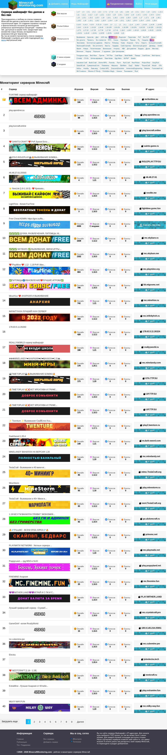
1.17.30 (93, 30)
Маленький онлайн (84, 46)
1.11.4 (131, 24)
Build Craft (92, 62)
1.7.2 (105, 12)
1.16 (103, 17)
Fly (139, 40)
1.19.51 (109, 33)
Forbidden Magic (109, 71)
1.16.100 (108, 27)
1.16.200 (125, 27)
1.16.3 (122, 17)
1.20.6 (154, 20)
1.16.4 (128, 17)
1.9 (132, 12)
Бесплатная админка (94, 43)
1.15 (78, 17)
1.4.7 (78, 12)
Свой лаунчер (126, 46)
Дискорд (152, 46)
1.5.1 (88, 12)
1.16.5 (135, 17)
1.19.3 (103, 20)
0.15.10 (99, 24)
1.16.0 (79, 27)
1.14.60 (159, 24)
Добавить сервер (59, 4)
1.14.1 (138, 15)
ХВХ (123, 48)
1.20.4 (141, 20)
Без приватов (101, 40)
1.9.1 (137, 12)
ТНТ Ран (109, 55)
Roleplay (115, 43)
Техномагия (128, 71)
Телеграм (76, 742)
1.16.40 (100, 27)
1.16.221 (159, 27)
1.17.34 (100, 30)
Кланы (116, 40)
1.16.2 (115, 17)
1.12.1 (102, 15)
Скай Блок (146, 55)
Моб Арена (156, 55)
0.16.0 (106, 24)
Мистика (155, 48)
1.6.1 (125, 24)
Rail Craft (126, 62)
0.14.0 (79, 24)
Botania (147, 68)
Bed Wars (93, 55)
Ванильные (107, 48)
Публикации (22, 742)
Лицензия (122, 37)
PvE (152, 40)
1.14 (132, 15)
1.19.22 (151, 30)
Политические (95, 48)
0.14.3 (85, 24)
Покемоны (105, 65)
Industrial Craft (82, 62)
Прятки (101, 55)
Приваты (90, 40)
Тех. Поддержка (23, 745)
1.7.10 (111, 12)
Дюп (97, 37)
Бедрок (141, 48)
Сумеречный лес (93, 65)
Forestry (112, 62)
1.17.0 (79, 30)
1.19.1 (90, 20)
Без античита (98, 46)
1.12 (96, 15)
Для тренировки (118, 51)
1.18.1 (158, 17)
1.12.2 (108, 15)
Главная (20, 739)
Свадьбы (145, 40)
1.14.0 (137, 24)
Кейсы (79, 68)
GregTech (155, 62)
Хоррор (88, 51)
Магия (79, 48)
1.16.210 (142, 27)
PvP (139, 37)
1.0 (111, 24)
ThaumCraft (146, 65)
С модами (94, 226)
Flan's (119, 62)
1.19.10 (136, 30)
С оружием (106, 51)
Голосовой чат (157, 68)
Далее (80, 722)
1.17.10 (85, 30)
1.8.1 (121, 12)
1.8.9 (127, 12)
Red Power (136, 62)
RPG (109, 40)
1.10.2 (160, 12)
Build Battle (129, 55)
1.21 (122, 33)
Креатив (90, 37)
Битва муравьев (96, 58)
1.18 (152, 17)
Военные (80, 51)
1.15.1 (84, 17)
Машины (114, 65)
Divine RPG (103, 62)
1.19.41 (94, 33)
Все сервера (48, 739)
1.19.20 (143, 30)
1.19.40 (86, 33)
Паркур (137, 55)
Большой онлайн (155, 43)
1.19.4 (110, 20)
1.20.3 (135, 20)
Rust (136, 71)
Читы (137, 43)
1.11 (78, 15)
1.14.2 (145, 15)
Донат (153, 37)
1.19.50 (101, 33)
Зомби (133, 58)
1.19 (84, 20)
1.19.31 (79, 33)
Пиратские (132, 37)
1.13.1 (120, 15)
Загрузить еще (10, 721)
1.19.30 (158, 30)
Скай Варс (119, 55)
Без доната (81, 40)
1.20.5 (148, 20)
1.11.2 (90, 15)
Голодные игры (82, 55)
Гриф (123, 43)
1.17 (140, 17)
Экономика (81, 43)
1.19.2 (97, 20)
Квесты (107, 46)
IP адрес (151, 104)
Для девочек (131, 48)
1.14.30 (151, 24)
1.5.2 (94, 12)
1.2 (120, 24)
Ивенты (107, 43)
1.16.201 (133, 27)
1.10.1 (154, 12)
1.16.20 (93, 27)
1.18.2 (79, 20)
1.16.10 (85, 27)
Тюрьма (133, 40)
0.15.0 (92, 24)
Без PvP (146, 37)
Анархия (130, 43)
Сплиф (79, 58)
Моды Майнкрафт (79, 4)
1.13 (114, 15)
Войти (139, 4)
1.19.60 (116, 33)
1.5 (83, 12)
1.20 (116, 20)
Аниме (159, 46)
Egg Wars (118, 58)
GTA (160, 65)
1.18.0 (122, 30)
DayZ (130, 65)
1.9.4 (142, 12)
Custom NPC (104, 68)
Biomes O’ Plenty (94, 71)
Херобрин (124, 40)
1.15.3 (97, 17)
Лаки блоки (109, 58)
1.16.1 (109, 17)
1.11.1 (84, 15)
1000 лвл (104, 37)
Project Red (146, 62)
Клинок (119, 71)
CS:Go (86, 58)
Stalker (137, 65)
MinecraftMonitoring (31, 4)
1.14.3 (151, 15)
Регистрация (151, 4)
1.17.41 (115, 30)
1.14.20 (144, 24)
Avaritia (86, 68)
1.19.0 (129, 30)
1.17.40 (108, 30)
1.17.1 (146, 17)
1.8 (116, 12)
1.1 (115, 24)
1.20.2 (128, 20)
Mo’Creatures (81, 71)
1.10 (148, 12)
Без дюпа (113, 37)
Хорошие (96, 51)
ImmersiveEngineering (134, 68)
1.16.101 (117, 27)
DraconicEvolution (117, 68)
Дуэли (148, 48)
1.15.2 (90, 17)
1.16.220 (150, 27)
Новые (85, 48)
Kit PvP (126, 58)
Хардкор (115, 46)
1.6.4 (99, 12)
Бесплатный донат (140, 46)
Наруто (144, 43)
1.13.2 (126, 15)
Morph (154, 65)
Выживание (81, 37)
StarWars (123, 65)
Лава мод (94, 68)
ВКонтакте (77, 739)
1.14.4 (158, 15)
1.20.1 (122, 20)
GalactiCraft (81, 65)
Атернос (117, 48)
